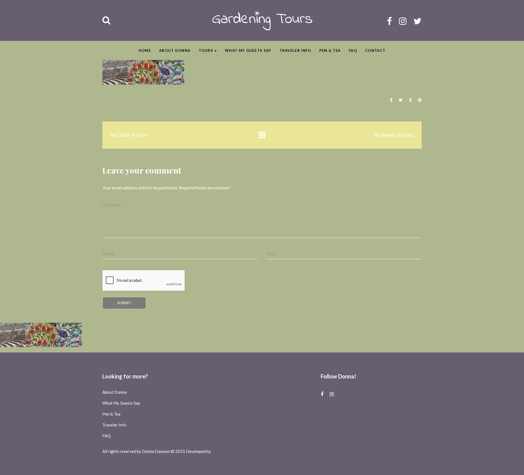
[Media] (262, 135)
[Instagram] (402, 20)
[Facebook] (389, 20)
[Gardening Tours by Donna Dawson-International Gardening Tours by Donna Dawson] (262, 20)
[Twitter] (417, 20)
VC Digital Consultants (234, 451)
